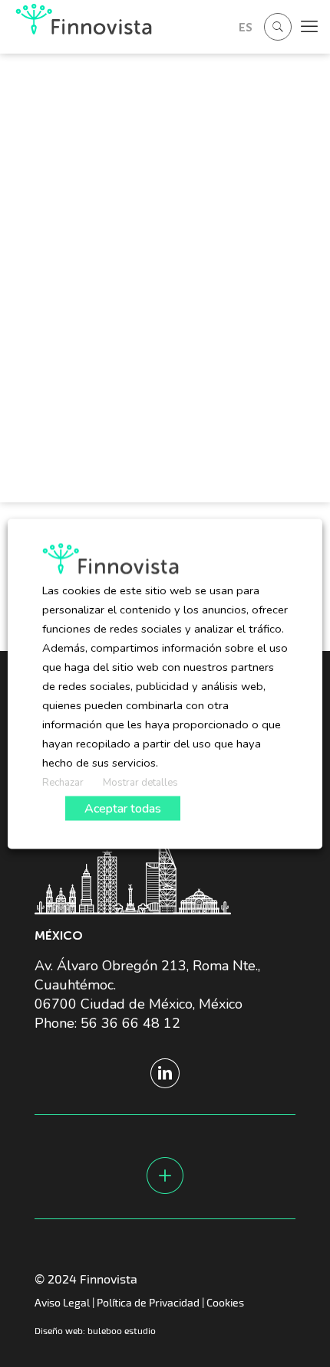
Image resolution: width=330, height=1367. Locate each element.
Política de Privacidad (148, 1302)
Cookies (225, 1302)
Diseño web (59, 1330)
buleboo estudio (121, 1330)
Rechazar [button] (63, 782)
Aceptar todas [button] (122, 808)
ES (245, 27)
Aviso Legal (62, 1302)
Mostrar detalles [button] (140, 782)
